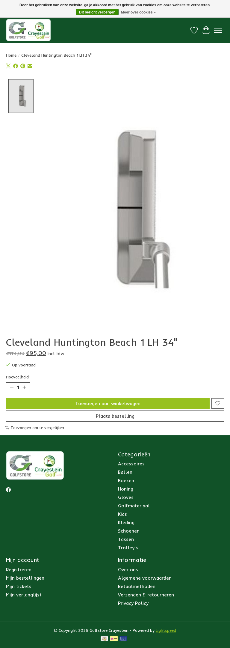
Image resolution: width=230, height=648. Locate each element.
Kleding (126, 522)
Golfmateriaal (134, 506)
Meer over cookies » (138, 12)
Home (11, 55)
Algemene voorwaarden (145, 578)
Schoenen (129, 531)
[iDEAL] (114, 639)
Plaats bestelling (115, 416)
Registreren (18, 569)
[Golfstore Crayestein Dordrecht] (28, 30)
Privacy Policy (133, 603)
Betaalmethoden (136, 586)
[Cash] (104, 639)
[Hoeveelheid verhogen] (24, 387)
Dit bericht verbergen (97, 12)
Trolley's (128, 548)
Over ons (128, 569)
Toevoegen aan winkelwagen (107, 403)
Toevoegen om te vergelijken (37, 427)
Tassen (126, 539)
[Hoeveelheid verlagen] (12, 387)
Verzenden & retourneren (146, 595)
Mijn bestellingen (25, 578)
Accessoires (131, 464)
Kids (122, 514)
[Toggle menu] (218, 30)
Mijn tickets (18, 586)
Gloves (126, 497)
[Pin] (123, 639)
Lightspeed (166, 630)
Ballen (125, 472)
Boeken (126, 480)
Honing (125, 489)
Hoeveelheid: (18, 377)
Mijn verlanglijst (24, 595)
